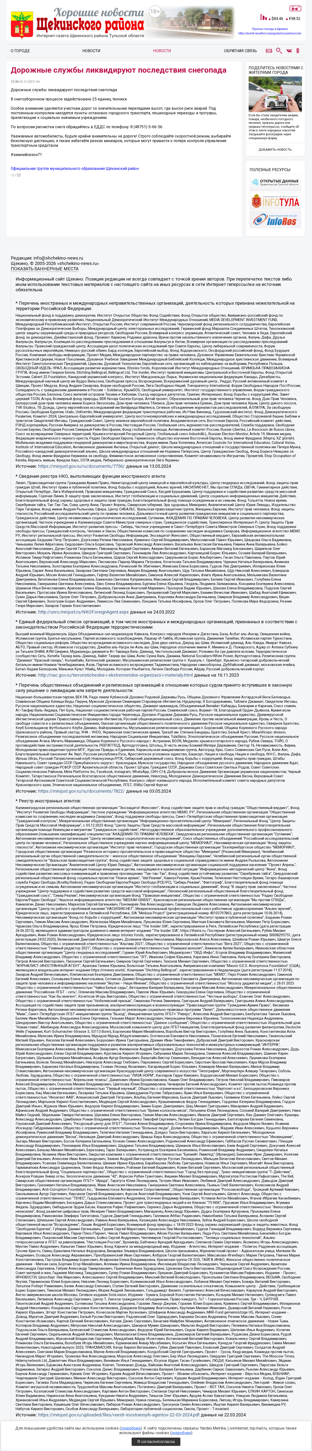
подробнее (131, 1428)
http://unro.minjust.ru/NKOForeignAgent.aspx (83, 612)
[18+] (77, 24)
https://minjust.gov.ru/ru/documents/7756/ (81, 466)
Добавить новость (275, 149)
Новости (91, 51)
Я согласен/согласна (156, 1442)
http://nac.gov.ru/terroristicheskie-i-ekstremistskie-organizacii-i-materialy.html (115, 675)
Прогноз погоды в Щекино (270, 29)
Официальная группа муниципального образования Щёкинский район (75, 168)
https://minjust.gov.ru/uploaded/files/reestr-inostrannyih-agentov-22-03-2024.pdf (119, 1415)
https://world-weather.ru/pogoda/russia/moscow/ (269, 33)
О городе (20, 51)
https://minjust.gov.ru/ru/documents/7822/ (81, 791)
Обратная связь (240, 51)
